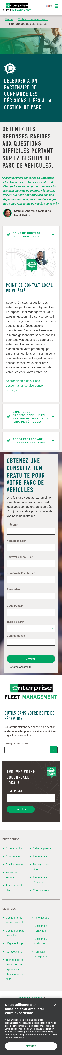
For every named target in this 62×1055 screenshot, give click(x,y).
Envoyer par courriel (17, 743)
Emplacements (14, 864)
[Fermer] (55, 1005)
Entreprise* (14, 589)
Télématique (41, 917)
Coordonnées (41, 890)
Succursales (13, 856)
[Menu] (57, 6)
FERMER (31, 1046)
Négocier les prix (16, 943)
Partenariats (40, 856)
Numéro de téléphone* (21, 573)
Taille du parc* (15, 621)
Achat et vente (14, 951)
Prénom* (12, 524)
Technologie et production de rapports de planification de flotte (15, 969)
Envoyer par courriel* (20, 557)
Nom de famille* (16, 540)
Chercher (20, 809)
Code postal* (15, 605)
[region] (31, 1026)
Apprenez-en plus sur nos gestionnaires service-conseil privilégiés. (25, 385)
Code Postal (14, 791)
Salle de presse (42, 848)
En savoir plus (14, 848)
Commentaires (16, 635)
